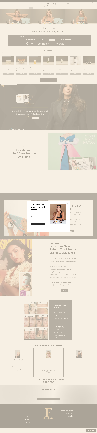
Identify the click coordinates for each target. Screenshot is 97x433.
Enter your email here (35, 219)
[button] (68, 203)
